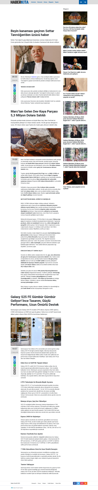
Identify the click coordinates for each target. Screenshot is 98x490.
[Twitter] (14, 88)
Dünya (45, 2)
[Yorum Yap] (14, 101)
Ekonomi (39, 2)
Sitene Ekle (58, 483)
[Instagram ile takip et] (82, 483)
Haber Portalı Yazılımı (18, 487)
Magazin (51, 2)
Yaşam (57, 2)
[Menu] (81, 2)
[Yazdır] (14, 98)
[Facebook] (14, 85)
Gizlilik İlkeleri (51, 483)
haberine (34, 77)
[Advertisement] (36, 18)
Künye (39, 483)
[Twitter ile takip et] (78, 483)
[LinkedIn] (14, 91)
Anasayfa (34, 483)
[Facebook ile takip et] (75, 483)
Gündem (33, 2)
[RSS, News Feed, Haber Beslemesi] (85, 483)
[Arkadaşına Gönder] (14, 96)
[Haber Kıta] (20, 2)
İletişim (44, 483)
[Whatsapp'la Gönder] (14, 93)
